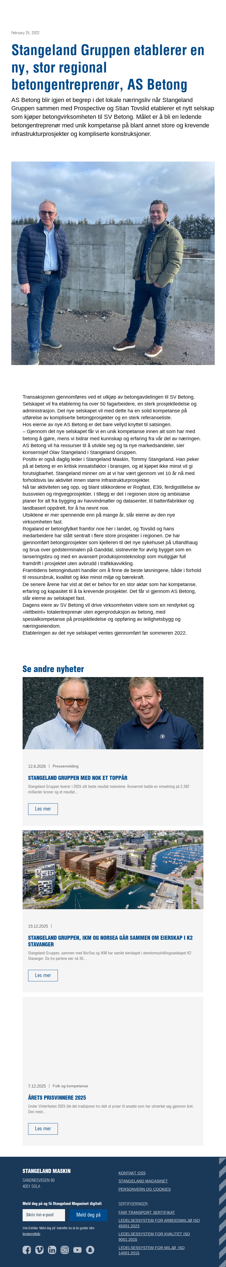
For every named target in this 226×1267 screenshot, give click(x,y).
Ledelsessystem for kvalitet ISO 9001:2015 (154, 1237)
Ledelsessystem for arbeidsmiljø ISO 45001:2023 (159, 1223)
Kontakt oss (132, 1173)
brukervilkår (31, 1234)
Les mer (43, 809)
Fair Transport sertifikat (147, 1212)
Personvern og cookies (145, 1189)
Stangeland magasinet (143, 1181)
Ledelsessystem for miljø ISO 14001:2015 (152, 1250)
